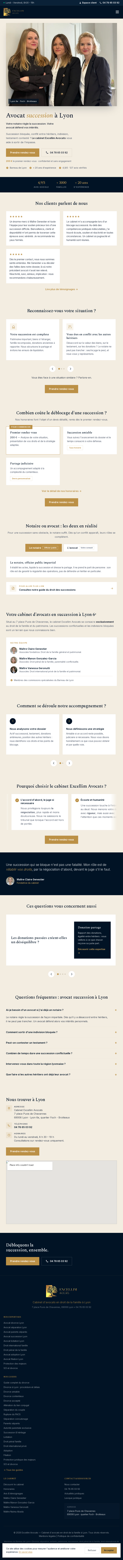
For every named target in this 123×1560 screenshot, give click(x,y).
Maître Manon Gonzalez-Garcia (19, 1502)
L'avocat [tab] (80, 547)
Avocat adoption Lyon (14, 1354)
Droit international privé (15, 1446)
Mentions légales (47, 1536)
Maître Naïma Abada (14, 1511)
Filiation (7, 1455)
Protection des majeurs (15, 1363)
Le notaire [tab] (43, 547)
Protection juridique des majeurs (20, 1459)
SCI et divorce (11, 1368)
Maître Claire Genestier (15, 1498)
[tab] (59, 369)
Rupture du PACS (12, 1414)
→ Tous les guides (13, 1470)
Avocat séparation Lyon (15, 1327)
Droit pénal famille (12, 1441)
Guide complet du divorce (16, 1382)
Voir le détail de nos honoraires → (61, 491)
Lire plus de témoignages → (61, 289)
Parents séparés (12, 1423)
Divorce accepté (12, 1400)
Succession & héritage (15, 1432)
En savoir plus (25, 1552)
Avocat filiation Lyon (13, 1359)
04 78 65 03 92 (111, 2)
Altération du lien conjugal (16, 1405)
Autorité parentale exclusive (17, 1428)
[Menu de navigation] (117, 12)
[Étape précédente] (53, 763)
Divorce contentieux (14, 1396)
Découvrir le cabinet (14, 1484)
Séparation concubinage (16, 1419)
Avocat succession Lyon (15, 1336)
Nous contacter (72, 1484)
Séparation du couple (14, 1410)
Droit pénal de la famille (15, 1350)
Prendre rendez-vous (22, 152)
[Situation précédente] (52, 368)
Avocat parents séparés (15, 1332)
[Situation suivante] (70, 368)
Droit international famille (16, 1345)
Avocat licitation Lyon (14, 1341)
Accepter (109, 1550)
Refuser (92, 1550)
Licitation (8, 1437)
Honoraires (9, 1489)
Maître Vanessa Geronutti (16, 1507)
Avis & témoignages (13, 1493)
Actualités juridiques (74, 1493)
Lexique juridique (73, 1498)
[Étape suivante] (69, 763)
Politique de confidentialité (71, 1536)
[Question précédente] (51, 974)
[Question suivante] (71, 974)
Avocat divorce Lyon (14, 1323)
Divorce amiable (12, 1391)
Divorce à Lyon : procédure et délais (22, 1387)
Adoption (8, 1450)
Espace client (89, 2)
